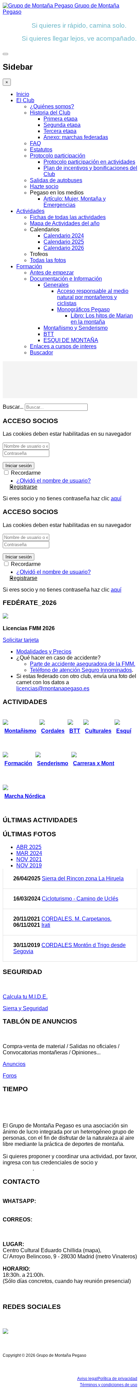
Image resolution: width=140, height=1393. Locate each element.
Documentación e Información (66, 279)
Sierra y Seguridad (25, 1008)
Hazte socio (44, 186)
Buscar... (13, 407)
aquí (116, 498)
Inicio (22, 94)
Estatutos (41, 149)
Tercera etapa (59, 131)
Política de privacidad (117, 1378)
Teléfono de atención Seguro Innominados (81, 670)
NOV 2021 (29, 859)
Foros (10, 1076)
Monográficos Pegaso (83, 309)
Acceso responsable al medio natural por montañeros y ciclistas (92, 297)
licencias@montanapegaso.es (52, 688)
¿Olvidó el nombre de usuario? (53, 481)
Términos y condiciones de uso (108, 1384)
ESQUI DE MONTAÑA (70, 340)
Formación (29, 266)
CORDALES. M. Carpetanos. (76, 919)
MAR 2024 (29, 853)
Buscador (41, 352)
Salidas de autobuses (56, 180)
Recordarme (25, 473)
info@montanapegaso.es (33, 1226)
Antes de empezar (52, 272)
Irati (45, 925)
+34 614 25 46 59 (24, 1207)
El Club (25, 100)
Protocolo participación (57, 156)
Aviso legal (87, 1378)
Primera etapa (60, 119)
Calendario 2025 (63, 242)
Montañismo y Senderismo (75, 328)
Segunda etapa (62, 125)
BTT (48, 334)
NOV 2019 (29, 865)
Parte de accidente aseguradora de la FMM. (82, 664)
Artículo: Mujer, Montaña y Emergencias (74, 202)
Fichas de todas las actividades (68, 217)
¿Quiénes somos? (52, 106)
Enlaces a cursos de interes (63, 346)
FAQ (35, 143)
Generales (56, 285)
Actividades (30, 211)
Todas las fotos (48, 260)
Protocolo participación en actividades (89, 162)
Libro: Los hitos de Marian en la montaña (102, 319)
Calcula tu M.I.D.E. (25, 997)
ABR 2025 (28, 847)
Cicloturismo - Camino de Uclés (80, 899)
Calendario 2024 (63, 236)
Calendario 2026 (63, 248)
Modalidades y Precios (43, 651)
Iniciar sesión (18, 465)
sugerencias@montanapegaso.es (43, 1232)
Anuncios (14, 1064)
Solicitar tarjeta (21, 640)
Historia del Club (50, 113)
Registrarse (23, 487)
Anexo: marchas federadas (75, 137)
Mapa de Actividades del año (65, 223)
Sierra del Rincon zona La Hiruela (83, 878)
